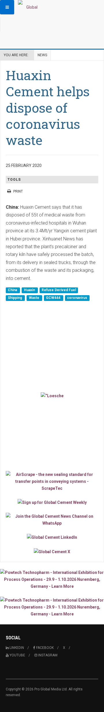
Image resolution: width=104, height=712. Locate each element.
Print (18, 191)
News (42, 55)
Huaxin (30, 290)
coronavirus (77, 298)
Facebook (44, 648)
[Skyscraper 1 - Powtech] (52, 579)
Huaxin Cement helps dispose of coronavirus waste (48, 107)
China (13, 290)
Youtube (17, 655)
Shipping (15, 298)
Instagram (47, 655)
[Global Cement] (29, 7)
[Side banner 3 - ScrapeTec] (52, 481)
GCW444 (53, 298)
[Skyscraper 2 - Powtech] (52, 607)
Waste (34, 298)
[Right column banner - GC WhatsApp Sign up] (52, 520)
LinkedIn (16, 648)
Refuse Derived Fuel (59, 290)
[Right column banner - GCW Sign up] (52, 502)
